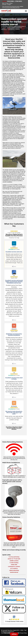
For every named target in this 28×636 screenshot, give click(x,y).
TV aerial (17, 214)
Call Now (14, 634)
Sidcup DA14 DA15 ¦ (16, 202)
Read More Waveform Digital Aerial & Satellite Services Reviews (14, 428)
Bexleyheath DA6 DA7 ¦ (11, 198)
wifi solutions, (14, 212)
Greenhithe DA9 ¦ (7, 199)
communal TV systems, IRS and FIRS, (14, 216)
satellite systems (14, 560)
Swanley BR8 (17, 205)
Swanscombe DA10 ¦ (17, 199)
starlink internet (14, 572)
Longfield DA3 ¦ (7, 197)
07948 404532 (18, 1)
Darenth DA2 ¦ (21, 195)
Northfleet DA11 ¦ (7, 201)
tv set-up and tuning (14, 557)
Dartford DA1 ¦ (6, 195)
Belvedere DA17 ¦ (14, 203)
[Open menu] (26, 11)
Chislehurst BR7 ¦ (9, 205)
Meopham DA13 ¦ (7, 202)
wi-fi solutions (14, 568)
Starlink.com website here (9, 172)
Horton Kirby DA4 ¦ (15, 197)
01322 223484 (10, 1)
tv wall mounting (14, 562)
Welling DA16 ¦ (6, 203)
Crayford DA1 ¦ (14, 195)
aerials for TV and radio (14, 558)
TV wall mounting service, (13, 210)
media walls (14, 564)
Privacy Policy (23, 633)
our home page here (8, 218)
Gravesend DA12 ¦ (15, 201)
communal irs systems (14, 566)
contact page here (15, 188)
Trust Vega (16, 237)
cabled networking (14, 570)
